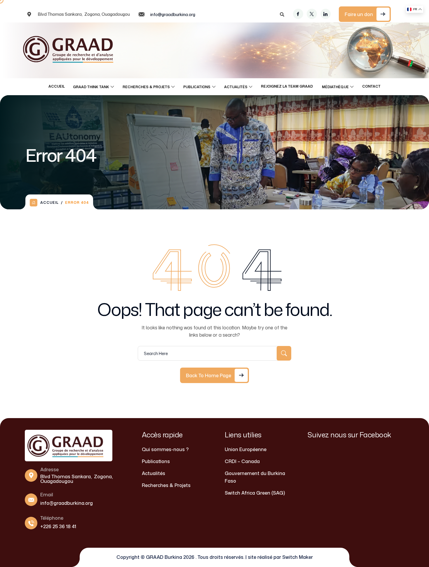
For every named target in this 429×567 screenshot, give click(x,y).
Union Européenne (245, 449)
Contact (371, 86)
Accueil (56, 86)
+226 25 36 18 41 (58, 526)
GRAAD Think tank (91, 86)
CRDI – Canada (242, 461)
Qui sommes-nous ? (165, 449)
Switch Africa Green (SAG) (255, 493)
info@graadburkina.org (172, 14)
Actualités (235, 86)
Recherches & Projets (146, 86)
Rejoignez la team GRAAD (287, 86)
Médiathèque (335, 86)
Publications (196, 86)
